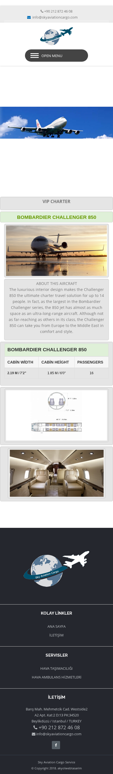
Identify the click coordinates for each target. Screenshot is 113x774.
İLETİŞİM (56, 635)
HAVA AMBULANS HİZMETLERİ (56, 677)
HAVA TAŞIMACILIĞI (56, 668)
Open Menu (51, 55)
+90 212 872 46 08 (58, 11)
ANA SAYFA (56, 626)
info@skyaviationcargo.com (55, 17)
